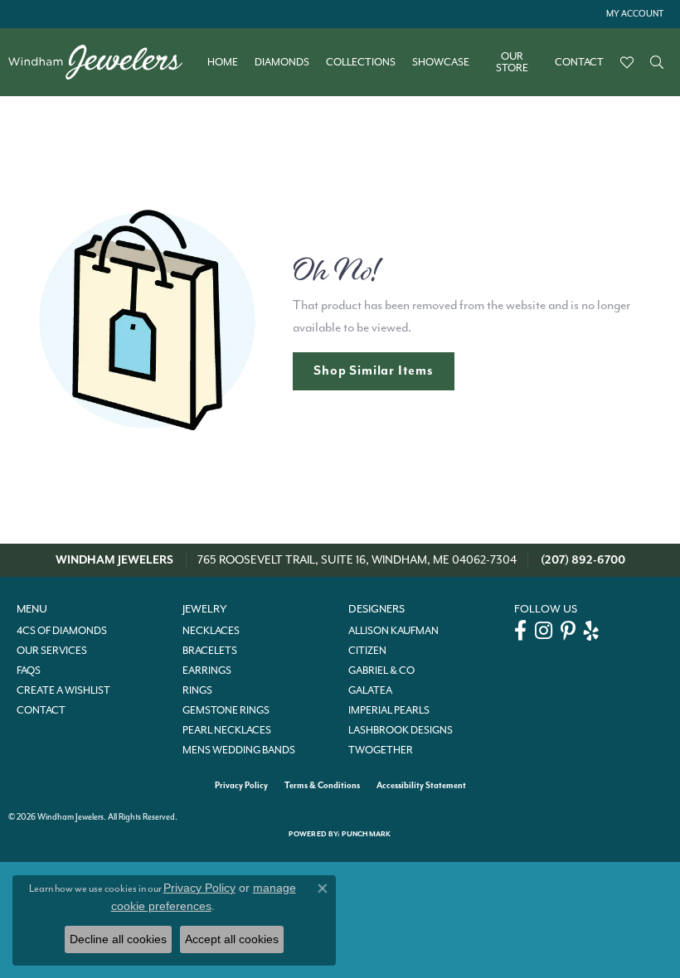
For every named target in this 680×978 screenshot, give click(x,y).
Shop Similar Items (373, 370)
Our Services (52, 650)
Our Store (512, 63)
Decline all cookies (118, 939)
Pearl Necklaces (226, 730)
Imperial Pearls (389, 710)
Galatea (370, 690)
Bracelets (209, 650)
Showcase (440, 62)
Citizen (367, 650)
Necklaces (211, 630)
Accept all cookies (232, 939)
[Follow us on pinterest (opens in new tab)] (568, 631)
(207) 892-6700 (583, 560)
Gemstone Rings (226, 710)
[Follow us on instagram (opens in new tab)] (543, 631)
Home (222, 62)
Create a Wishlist (63, 690)
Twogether (380, 750)
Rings (197, 690)
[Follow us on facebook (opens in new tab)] (520, 631)
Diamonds (282, 62)
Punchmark (366, 834)
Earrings (206, 670)
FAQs (29, 670)
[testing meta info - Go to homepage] (103, 62)
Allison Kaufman (393, 630)
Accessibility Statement (421, 785)
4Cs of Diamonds (62, 630)
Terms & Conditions (322, 785)
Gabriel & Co (381, 670)
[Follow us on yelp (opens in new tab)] (591, 631)
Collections (361, 62)
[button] (633, 14)
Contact (579, 62)
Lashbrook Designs (400, 730)
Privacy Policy (241, 785)
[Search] (657, 62)
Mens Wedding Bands (238, 750)
